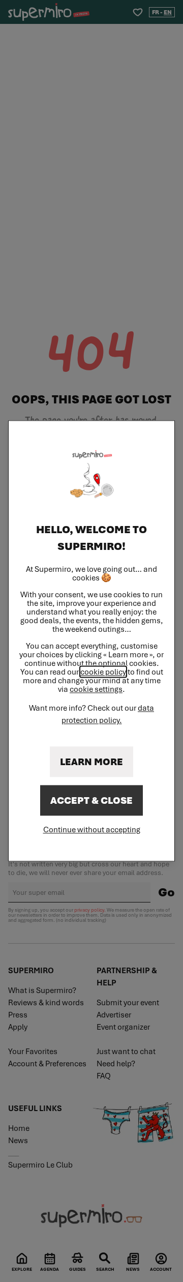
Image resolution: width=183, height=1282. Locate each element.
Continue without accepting (91, 830)
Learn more (91, 762)
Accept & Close (91, 800)
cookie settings (96, 689)
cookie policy (103, 672)
